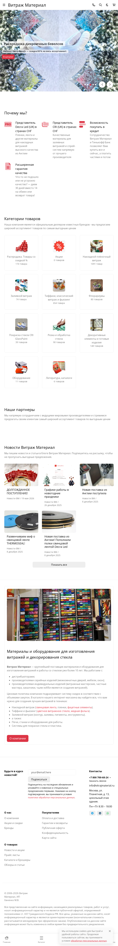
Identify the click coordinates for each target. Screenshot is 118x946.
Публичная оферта (53, 828)
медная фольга (80, 711)
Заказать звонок (97, 780)
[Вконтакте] (100, 813)
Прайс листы (12, 855)
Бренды (9, 828)
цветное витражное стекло (53, 711)
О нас (7, 812)
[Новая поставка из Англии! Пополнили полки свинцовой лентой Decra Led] (59, 521)
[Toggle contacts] (93, 4)
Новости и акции (14, 850)
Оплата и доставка (53, 818)
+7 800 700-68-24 (98, 777)
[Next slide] (110, 84)
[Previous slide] (102, 84)
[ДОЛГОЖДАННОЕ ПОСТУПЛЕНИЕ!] (21, 475)
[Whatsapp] (107, 813)
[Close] (110, 931)
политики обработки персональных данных (51, 797)
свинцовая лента (46, 707)
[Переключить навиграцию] (4, 4)
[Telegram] (92, 813)
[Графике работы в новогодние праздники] (59, 475)
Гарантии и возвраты (55, 823)
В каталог (8, 56)
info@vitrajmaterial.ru (101, 785)
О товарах (10, 844)
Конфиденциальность (55, 833)
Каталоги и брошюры (17, 860)
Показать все (59, 564)
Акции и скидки (13, 823)
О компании (18, 738)
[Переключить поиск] (100, 4)
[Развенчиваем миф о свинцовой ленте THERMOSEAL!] (21, 521)
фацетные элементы (79, 707)
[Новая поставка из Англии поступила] (97, 475)
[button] (85, 84)
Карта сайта (49, 837)
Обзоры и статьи (14, 865)
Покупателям (50, 812)
